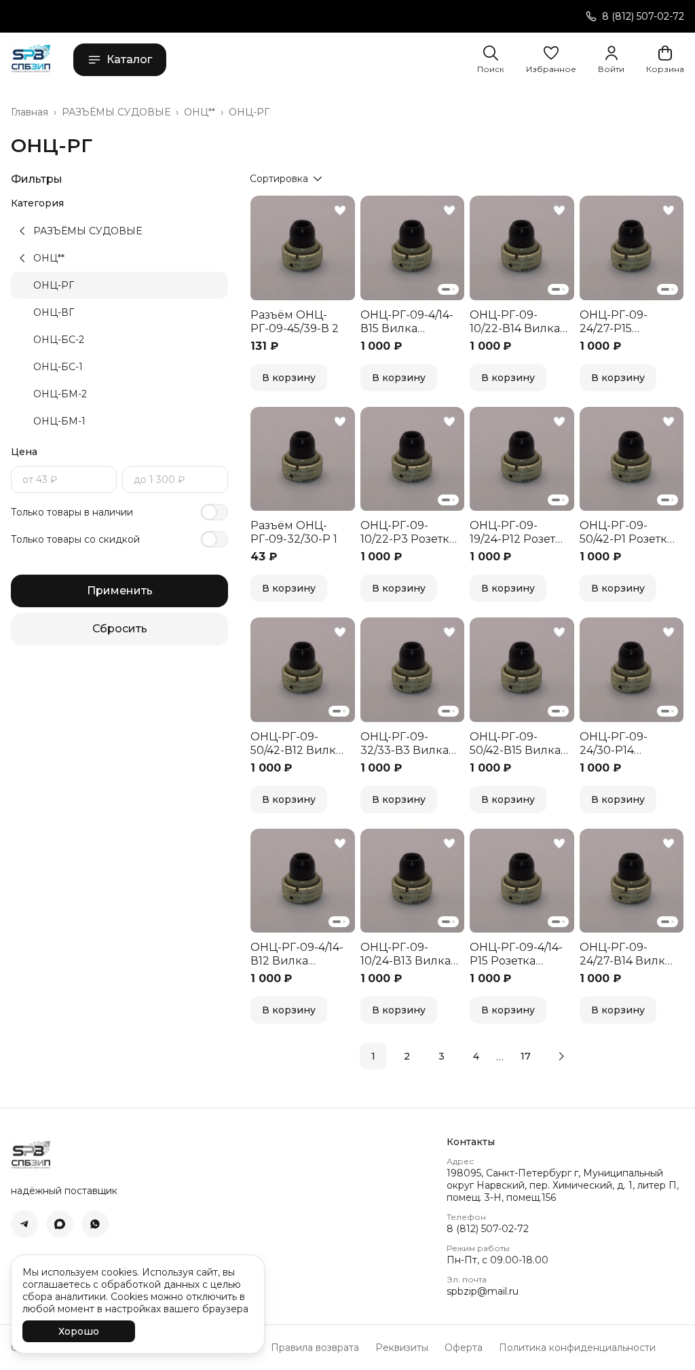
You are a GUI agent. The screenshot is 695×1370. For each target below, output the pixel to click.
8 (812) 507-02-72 (488, 1229)
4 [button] (476, 1056)
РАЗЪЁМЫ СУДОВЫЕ (116, 112)
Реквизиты (401, 1347)
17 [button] (526, 1056)
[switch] (214, 512)
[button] (551, 60)
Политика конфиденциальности (577, 1347)
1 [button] (373, 1056)
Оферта (464, 1347)
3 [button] (441, 1056)
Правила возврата (315, 1347)
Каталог (129, 59)
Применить (120, 590)
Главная (29, 112)
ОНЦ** (199, 112)
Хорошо (78, 1331)
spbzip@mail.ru (483, 1291)
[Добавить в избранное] (340, 211)
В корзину (289, 378)
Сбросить (119, 628)
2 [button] (407, 1056)
